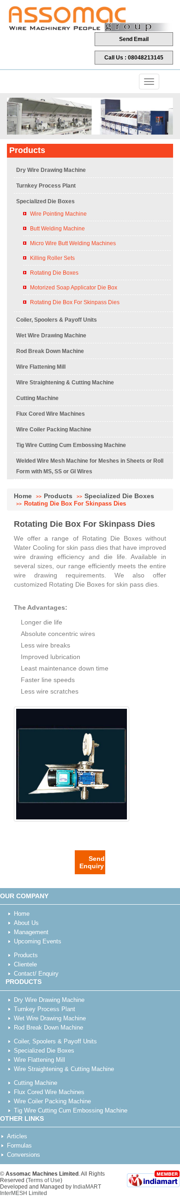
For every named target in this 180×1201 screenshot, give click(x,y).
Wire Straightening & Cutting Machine (65, 382)
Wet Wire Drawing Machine (51, 335)
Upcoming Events (37, 941)
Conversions (23, 1154)
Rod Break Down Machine (50, 351)
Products (58, 496)
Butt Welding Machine (57, 228)
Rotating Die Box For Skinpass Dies (75, 302)
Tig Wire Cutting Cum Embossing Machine (71, 445)
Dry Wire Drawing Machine (51, 170)
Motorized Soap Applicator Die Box (73, 287)
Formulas (19, 1145)
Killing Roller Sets (52, 258)
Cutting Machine (37, 398)
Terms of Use (44, 1180)
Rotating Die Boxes (54, 273)
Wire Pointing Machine (58, 214)
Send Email (134, 39)
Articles (17, 1136)
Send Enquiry (92, 862)
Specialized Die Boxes (45, 201)
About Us (26, 922)
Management (31, 932)
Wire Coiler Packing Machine (53, 429)
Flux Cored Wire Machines (50, 414)
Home (23, 496)
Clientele (25, 964)
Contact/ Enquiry (36, 973)
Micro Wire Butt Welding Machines (73, 243)
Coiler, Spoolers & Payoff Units (56, 320)
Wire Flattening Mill (41, 367)
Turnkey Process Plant (46, 186)
